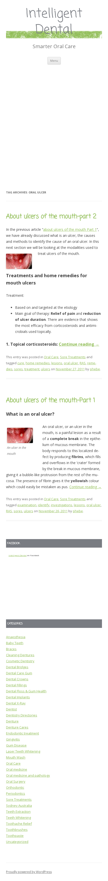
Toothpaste (15, 835)
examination (26, 505)
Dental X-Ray (16, 703)
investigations (61, 505)
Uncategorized (17, 841)
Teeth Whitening (18, 817)
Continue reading (79, 344)
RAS (83, 363)
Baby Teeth (14, 643)
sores (18, 369)
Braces (11, 649)
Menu (54, 60)
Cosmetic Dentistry (20, 661)
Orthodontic (15, 787)
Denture (12, 721)
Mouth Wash (15, 757)
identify (43, 505)
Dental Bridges (17, 667)
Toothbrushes (17, 829)
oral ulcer (71, 363)
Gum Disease (16, 745)
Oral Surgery (15, 781)
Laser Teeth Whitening (23, 751)
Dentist (11, 709)
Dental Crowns (17, 679)
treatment (31, 369)
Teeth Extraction (18, 811)
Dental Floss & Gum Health (26, 691)
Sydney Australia (19, 805)
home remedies (38, 363)
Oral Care (51, 357)
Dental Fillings (16, 685)
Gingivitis (13, 739)
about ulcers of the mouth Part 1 (70, 229)
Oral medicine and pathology (28, 775)
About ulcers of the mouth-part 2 (51, 216)
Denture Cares (17, 727)
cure (20, 363)
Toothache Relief (19, 823)
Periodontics (15, 793)
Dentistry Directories (21, 715)
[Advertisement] (54, 121)
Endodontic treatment (22, 733)
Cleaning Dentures (20, 655)
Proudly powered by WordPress (29, 872)
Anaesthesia (15, 637)
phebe (95, 369)
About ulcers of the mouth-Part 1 (50, 400)
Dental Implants (18, 697)
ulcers (45, 369)
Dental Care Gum (19, 673)
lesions (56, 363)
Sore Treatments (73, 357)
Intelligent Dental (54, 22)
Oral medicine (16, 769)
